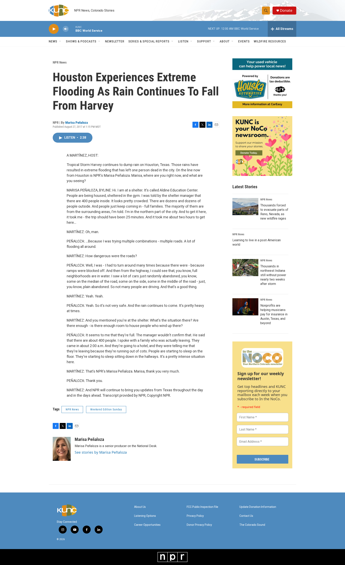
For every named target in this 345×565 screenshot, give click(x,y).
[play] (54, 29)
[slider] (72, 29)
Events (244, 41)
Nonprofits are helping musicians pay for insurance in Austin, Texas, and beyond (274, 314)
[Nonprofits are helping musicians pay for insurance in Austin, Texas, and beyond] (245, 306)
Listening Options (145, 515)
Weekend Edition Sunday (106, 409)
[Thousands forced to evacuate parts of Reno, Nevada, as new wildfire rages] (245, 206)
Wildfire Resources (270, 41)
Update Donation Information (257, 506)
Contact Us (246, 515)
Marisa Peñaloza (76, 123)
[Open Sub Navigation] (60, 41)
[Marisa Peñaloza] (62, 449)
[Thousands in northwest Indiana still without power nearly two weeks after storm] (245, 267)
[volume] (65, 29)
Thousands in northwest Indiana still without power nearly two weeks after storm (273, 275)
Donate (286, 10)
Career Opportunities (147, 524)
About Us (140, 506)
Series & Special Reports (149, 41)
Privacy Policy (195, 515)
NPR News (60, 62)
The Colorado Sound (252, 524)
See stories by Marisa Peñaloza (101, 452)
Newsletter (114, 41)
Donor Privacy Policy (199, 524)
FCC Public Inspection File (202, 506)
